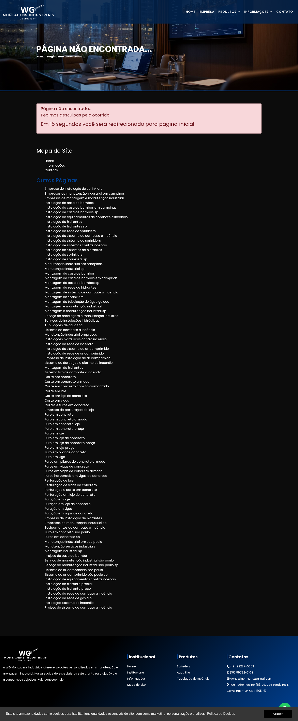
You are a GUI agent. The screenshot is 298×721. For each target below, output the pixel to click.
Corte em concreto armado (67, 381)
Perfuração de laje (59, 480)
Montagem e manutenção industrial (73, 306)
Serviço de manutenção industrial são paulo (79, 560)
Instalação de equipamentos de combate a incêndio (86, 217)
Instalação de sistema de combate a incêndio (81, 235)
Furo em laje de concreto (65, 438)
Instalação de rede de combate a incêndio (78, 593)
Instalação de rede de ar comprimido (74, 353)
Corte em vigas (57, 400)
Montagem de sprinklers (64, 297)
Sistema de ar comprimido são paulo (74, 570)
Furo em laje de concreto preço (70, 443)
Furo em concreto (59, 414)
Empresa (206, 12)
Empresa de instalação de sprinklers (73, 188)
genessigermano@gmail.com (250, 679)
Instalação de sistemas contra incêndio (76, 245)
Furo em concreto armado (66, 419)
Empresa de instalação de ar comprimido (77, 358)
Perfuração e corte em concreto (71, 489)
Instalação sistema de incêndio (69, 602)
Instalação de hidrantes (63, 221)
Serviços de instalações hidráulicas (72, 320)
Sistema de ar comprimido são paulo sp (76, 574)
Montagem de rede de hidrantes (70, 287)
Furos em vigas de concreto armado (74, 471)
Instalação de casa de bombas (69, 202)
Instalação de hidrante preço (68, 588)
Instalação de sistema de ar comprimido (77, 348)
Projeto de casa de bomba (66, 555)
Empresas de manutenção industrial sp (76, 523)
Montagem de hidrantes (64, 367)
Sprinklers (183, 666)
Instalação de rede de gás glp (68, 598)
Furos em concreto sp (62, 537)
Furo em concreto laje (62, 424)
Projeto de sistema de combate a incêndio (78, 607)
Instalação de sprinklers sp (66, 259)
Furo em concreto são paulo (67, 532)
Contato (284, 12)
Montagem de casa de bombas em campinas (81, 278)
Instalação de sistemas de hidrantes (73, 250)
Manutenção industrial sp (65, 268)
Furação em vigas (59, 508)
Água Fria (183, 672)
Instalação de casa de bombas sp (71, 212)
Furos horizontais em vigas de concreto (76, 475)
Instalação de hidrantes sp (66, 226)
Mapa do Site (136, 685)
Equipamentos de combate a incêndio (75, 527)
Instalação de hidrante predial (68, 584)
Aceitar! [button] (278, 713)
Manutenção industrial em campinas (74, 264)
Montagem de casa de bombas (70, 273)
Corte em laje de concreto (66, 395)
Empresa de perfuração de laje (69, 409)
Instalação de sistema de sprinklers (73, 240)
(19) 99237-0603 (241, 666)
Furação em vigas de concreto (69, 513)
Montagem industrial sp (63, 551)
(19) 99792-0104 (241, 672)
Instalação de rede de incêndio (69, 344)
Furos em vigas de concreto (67, 466)
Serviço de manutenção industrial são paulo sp (81, 565)
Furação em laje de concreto (68, 504)
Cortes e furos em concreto (67, 405)
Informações (256, 12)
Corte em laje (55, 391)
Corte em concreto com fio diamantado (77, 386)
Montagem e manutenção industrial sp (75, 311)
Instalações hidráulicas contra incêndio (76, 339)
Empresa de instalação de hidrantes (73, 518)
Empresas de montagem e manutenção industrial (84, 198)
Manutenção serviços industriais (70, 546)
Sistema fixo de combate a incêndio (73, 372)
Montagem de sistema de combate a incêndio (81, 292)
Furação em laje (57, 499)
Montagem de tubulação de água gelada (77, 301)
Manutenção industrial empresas (71, 334)
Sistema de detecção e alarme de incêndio (79, 362)
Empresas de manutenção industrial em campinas (85, 193)
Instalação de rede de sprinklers (70, 231)
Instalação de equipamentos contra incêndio (80, 579)
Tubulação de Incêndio (193, 679)
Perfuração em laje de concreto (70, 494)
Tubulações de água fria (64, 325)
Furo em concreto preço (64, 428)
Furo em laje (54, 433)
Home (190, 12)
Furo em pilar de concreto (65, 452)
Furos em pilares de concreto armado (75, 461)
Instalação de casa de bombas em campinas (80, 207)
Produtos (227, 12)
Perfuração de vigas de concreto (71, 485)
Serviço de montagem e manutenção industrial (82, 316)
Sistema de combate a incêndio (70, 330)
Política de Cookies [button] (221, 713)
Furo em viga (55, 457)
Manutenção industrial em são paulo (73, 541)
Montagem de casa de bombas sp (72, 282)
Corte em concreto (60, 377)
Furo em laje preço (59, 447)
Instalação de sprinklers (64, 254)
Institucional (136, 672)
